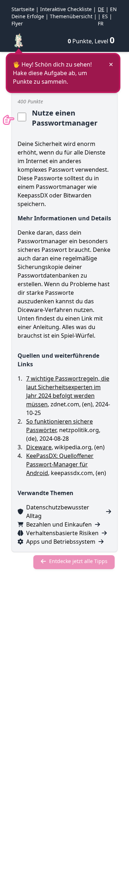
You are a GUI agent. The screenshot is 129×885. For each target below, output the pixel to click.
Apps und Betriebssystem (60, 542)
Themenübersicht (71, 16)
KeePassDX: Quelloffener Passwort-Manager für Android (60, 464)
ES (105, 16)
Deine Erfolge (27, 16)
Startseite (22, 9)
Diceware (39, 447)
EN (113, 9)
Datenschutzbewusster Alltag (57, 511)
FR (101, 23)
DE (101, 9)
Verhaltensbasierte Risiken (62, 533)
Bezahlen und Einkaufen (59, 524)
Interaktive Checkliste (66, 9)
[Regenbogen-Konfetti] (18, 40)
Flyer (17, 23)
